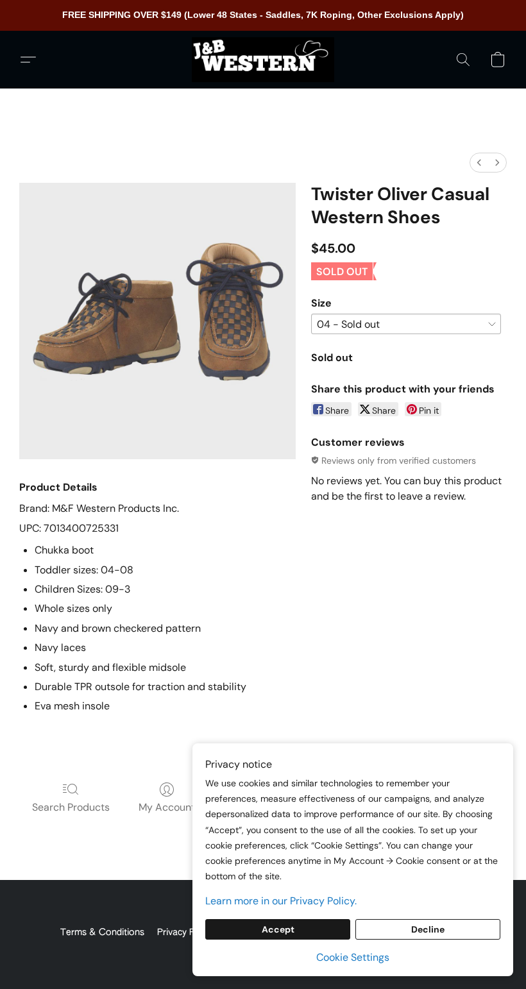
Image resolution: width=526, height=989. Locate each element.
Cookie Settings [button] (352, 957)
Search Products (71, 807)
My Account (167, 807)
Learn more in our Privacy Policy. (281, 901)
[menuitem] (479, 162)
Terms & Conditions (102, 932)
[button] (263, 59)
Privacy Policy (185, 932)
